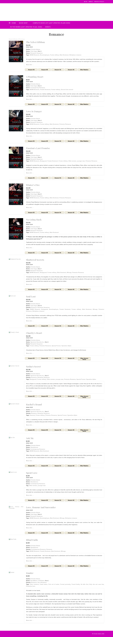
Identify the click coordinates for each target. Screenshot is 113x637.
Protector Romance (65, 124)
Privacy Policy (99, 1)
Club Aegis (34, 51)
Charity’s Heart (34, 332)
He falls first (84, 584)
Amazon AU (71, 69)
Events (47, 27)
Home (14, 23)
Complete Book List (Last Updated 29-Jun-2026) (51, 23)
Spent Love (31, 472)
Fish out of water (53, 584)
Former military (54, 55)
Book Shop (23, 23)
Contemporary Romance (37, 87)
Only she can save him (96, 584)
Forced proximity (65, 584)
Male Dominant (64, 55)
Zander (29, 572)
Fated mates (43, 584)
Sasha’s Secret (33, 366)
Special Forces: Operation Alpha (61, 345)
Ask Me (30, 438)
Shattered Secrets (35, 259)
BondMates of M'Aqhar (37, 580)
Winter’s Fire (33, 184)
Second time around (67, 89)
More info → (29, 64)
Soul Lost (31, 296)
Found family (76, 584)
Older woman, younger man (76, 161)
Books (16, 39)
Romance (22, 39)
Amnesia (32, 415)
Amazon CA (58, 69)
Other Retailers (84, 69)
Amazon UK (44, 69)
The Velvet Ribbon (35, 42)
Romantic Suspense (36, 53)
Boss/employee (44, 55)
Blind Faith (32, 539)
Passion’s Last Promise (38, 148)
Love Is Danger (34, 111)
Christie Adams (35, 49)
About (91, 1)
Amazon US (31, 69)
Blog (85, 1)
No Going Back (33, 219)
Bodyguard (43, 161)
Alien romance (34, 584)
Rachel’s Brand (34, 404)
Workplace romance (75, 55)
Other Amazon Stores (84, 359)
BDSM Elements (34, 55)
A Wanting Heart (34, 76)
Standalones (34, 447)
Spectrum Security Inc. (37, 342)
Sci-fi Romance (42, 582)
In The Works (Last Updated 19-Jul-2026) (26, 27)
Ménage (69, 272)
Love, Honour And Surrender (41, 507)
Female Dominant (45, 89)
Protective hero (30, 586)
